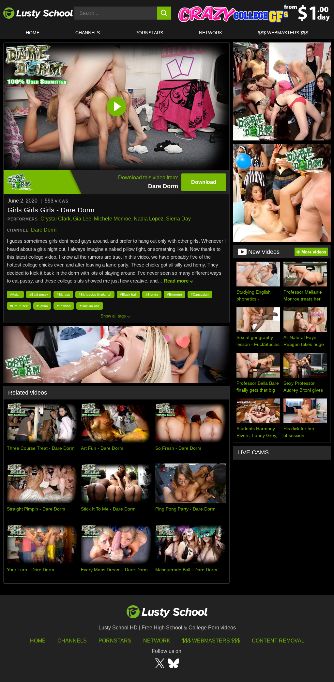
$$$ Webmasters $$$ (211, 640)
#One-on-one (90, 306)
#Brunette (174, 294)
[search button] (164, 13)
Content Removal (278, 640)
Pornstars (149, 32)
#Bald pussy (38, 294)
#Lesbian (64, 306)
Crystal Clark (55, 218)
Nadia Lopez (148, 218)
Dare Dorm (43, 230)
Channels (87, 32)
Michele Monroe (112, 218)
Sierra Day (178, 218)
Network (210, 32)
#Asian (15, 294)
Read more (176, 281)
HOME (32, 32)
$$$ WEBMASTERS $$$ (283, 32)
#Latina (42, 306)
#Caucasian (200, 294)
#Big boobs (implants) (95, 294)
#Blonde (151, 294)
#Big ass (63, 294)
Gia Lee (82, 218)
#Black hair (128, 294)
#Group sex (19, 306)
